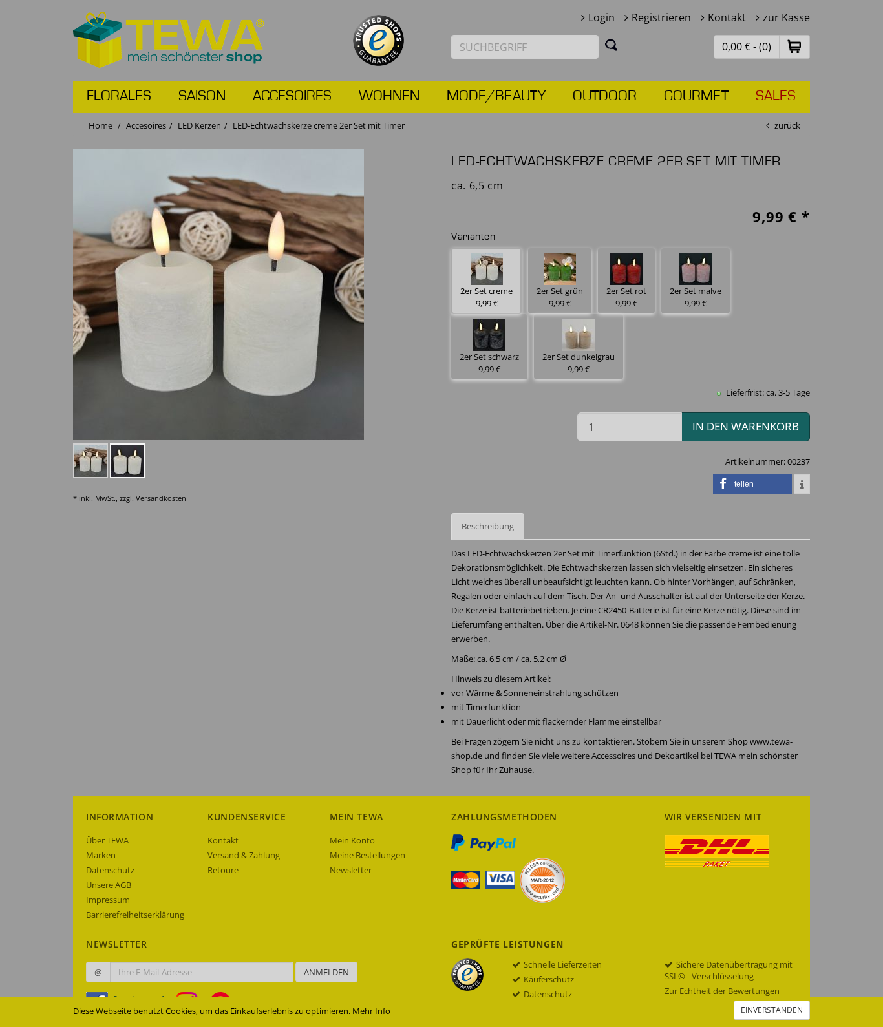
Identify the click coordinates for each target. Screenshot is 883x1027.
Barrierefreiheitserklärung (135, 914)
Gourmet (696, 96)
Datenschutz (110, 870)
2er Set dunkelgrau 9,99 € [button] (578, 363)
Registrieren (661, 17)
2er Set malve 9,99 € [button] (695, 297)
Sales (776, 96)
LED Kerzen (199, 125)
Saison (202, 96)
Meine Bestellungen (367, 855)
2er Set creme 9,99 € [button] (486, 297)
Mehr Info (371, 1011)
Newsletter (351, 870)
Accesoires (292, 96)
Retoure (223, 870)
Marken (101, 855)
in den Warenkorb (745, 426)
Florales (119, 96)
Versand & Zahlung (243, 855)
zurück (787, 125)
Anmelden (326, 972)
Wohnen (389, 96)
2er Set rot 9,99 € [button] (626, 297)
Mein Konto (352, 840)
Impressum (108, 899)
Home (100, 125)
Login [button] (601, 17)
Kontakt (727, 17)
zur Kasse (786, 17)
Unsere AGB (108, 885)
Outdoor (605, 96)
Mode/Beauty (496, 96)
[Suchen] (611, 44)
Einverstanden (772, 1009)
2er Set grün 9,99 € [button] (560, 297)
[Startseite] (168, 39)
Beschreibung (488, 526)
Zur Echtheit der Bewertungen (722, 991)
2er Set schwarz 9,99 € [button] (489, 363)
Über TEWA (107, 840)
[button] (794, 46)
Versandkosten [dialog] (161, 498)
